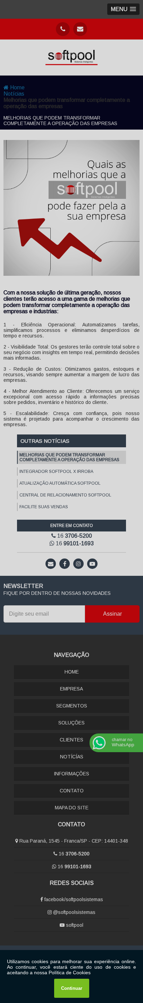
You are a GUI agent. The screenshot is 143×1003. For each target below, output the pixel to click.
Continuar (71, 988)
